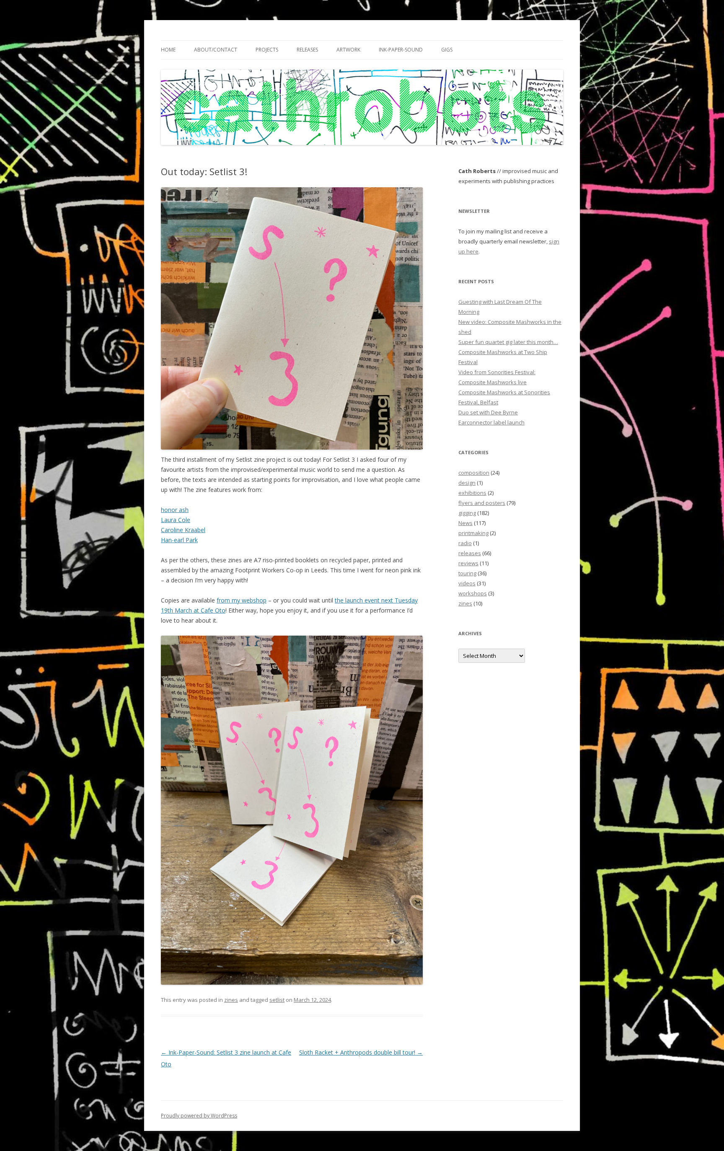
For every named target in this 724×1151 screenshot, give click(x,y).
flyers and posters (481, 503)
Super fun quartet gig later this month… (508, 342)
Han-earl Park (179, 540)
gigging (467, 513)
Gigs (446, 49)
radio (465, 543)
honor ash (175, 510)
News (465, 523)
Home (168, 49)
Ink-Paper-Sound (401, 49)
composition (473, 472)
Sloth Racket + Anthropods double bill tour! (361, 1052)
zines (231, 1000)
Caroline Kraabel (183, 530)
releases (469, 553)
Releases (307, 49)
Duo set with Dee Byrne (488, 412)
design (467, 482)
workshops (472, 593)
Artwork (348, 49)
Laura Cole (175, 520)
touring (467, 573)
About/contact (215, 49)
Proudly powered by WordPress (199, 1115)
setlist (276, 1000)
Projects (267, 49)
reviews (468, 563)
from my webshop (241, 600)
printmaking (473, 533)
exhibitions (472, 493)
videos (467, 583)
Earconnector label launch (491, 422)
